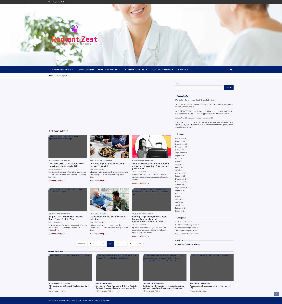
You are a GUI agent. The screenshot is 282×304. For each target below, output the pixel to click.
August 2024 (180, 191)
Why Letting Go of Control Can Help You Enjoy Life (194, 100)
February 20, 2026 (195, 291)
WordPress (106, 301)
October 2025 (180, 150)
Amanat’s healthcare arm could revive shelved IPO (194, 118)
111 (131, 244)
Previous (81, 244)
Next (139, 244)
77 (103, 244)
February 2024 (180, 208)
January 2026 (180, 141)
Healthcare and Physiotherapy (109, 69)
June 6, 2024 (136, 225)
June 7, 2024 (136, 172)
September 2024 (181, 188)
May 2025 (178, 164)
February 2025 (180, 173)
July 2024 (178, 193)
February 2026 (180, 138)
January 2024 (180, 211)
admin (60, 169)
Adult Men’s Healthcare (85, 69)
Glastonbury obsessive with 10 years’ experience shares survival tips (66, 164)
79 (117, 244)
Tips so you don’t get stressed (162, 69)
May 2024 (179, 199)
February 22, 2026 (54, 291)
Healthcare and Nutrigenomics (62, 69)
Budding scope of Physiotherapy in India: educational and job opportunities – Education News (149, 219)
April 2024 (179, 202)
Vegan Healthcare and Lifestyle (136, 69)
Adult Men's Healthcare (98, 214)
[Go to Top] (276, 294)
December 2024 (181, 179)
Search (178, 83)
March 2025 (179, 170)
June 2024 (179, 196)
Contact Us (182, 69)
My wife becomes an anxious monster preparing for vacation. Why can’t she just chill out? (150, 166)
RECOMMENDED (56, 251)
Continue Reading (55, 181)
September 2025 (181, 153)
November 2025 (181, 147)
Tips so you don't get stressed (59, 161)
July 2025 (178, 159)
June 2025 (179, 161)
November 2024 (181, 182)
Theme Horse (82, 301)
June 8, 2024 (52, 169)
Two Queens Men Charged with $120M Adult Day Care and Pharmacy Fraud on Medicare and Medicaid (117, 288)
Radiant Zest (64, 301)
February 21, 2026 (101, 291)
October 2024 (180, 185)
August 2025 (180, 156)
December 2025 (181, 144)
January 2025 (180, 176)
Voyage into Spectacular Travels (187, 244)
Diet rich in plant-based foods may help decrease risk (107, 164)
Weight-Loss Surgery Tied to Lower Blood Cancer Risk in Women (65, 217)
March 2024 (179, 205)
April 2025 (179, 167)
